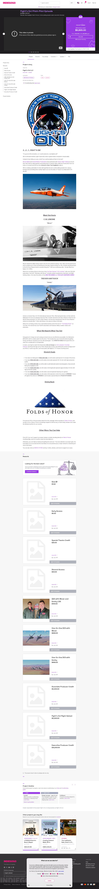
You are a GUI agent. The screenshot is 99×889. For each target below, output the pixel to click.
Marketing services (90, 863)
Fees (87, 862)
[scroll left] (4, 34)
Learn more (26, 799)
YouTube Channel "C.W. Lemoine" (56, 271)
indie (42, 77)
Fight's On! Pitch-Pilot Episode (36, 11)
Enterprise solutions (90, 867)
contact (30, 72)
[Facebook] (4, 867)
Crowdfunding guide (76, 863)
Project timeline (6, 96)
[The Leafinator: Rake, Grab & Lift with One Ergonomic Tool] (68, 827)
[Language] (78, 3)
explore (58, 817)
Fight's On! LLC (26, 13)
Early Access (7, 70)
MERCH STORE (38, 448)
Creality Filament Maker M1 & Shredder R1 (48, 842)
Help (58, 788)
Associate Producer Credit (10, 87)
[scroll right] (63, 34)
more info (25, 72)
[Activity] (85, 3)
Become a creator (90, 865)
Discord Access (8, 74)
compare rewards (31, 471)
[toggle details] (39, 850)
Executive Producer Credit (10, 91)
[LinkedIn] (13, 867)
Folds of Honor (68, 420)
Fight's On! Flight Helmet (10, 89)
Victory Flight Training (63, 161)
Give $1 (6, 68)
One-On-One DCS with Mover (9, 81)
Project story (6, 62)
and (59, 275)
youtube (47, 77)
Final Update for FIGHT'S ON (78, 49)
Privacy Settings (25, 884)
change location (56, 7)
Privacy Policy (7, 884)
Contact (72, 862)
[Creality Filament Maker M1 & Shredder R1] (49, 827)
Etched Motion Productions (39, 161)
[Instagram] (11, 867)
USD (72, 2)
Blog (72, 865)
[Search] (41, 2)
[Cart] (81, 3)
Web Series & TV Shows (28, 77)
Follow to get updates (29, 802)
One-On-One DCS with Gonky (9, 84)
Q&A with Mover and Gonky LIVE (9, 77)
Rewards (5, 65)
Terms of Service (16, 884)
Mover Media (26, 161)
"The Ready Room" (66, 323)
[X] (6, 867)
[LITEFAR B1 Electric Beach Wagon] (31, 827)
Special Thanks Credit (9, 72)
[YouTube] (9, 867)
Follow (80, 36)
